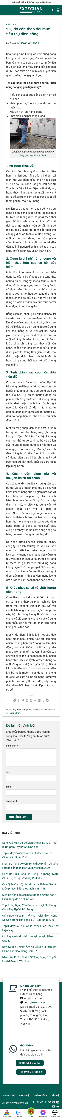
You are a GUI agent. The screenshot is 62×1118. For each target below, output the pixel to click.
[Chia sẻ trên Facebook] (18, 700)
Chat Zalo (19, 1116)
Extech (35, 43)
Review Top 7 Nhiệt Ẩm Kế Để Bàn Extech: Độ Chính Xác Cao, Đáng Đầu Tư (29, 949)
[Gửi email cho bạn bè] (27, 700)
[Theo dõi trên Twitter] (49, 1102)
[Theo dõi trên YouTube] (53, 1106)
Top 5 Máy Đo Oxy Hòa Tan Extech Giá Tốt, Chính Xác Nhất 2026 (27, 855)
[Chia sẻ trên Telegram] (47, 700)
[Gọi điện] (31, 1112)
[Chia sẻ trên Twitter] (23, 700)
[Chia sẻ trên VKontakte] (35, 700)
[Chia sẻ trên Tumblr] (43, 700)
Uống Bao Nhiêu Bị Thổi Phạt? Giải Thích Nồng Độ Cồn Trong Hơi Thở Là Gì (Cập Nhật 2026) (29, 917)
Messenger (43, 1116)
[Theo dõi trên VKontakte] (57, 1106)
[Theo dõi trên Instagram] (37, 1102)
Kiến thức (11, 24)
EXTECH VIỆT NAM (19, 1103)
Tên (8, 772)
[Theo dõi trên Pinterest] (53, 1102)
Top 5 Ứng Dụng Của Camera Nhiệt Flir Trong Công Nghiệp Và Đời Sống (29, 907)
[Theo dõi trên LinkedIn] (57, 1102)
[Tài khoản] (52, 10)
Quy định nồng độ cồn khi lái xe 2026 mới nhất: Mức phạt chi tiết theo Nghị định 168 (29, 886)
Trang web (11, 801)
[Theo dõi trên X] (45, 1102)
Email (9, 786)
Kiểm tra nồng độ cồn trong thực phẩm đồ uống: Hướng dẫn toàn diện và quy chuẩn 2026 (30, 865)
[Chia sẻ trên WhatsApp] (14, 700)
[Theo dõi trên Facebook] (33, 1102)
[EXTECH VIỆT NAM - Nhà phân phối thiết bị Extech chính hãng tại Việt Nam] (31, 10)
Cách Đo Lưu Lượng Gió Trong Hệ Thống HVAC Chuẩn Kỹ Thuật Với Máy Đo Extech (30, 876)
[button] (4, 10)
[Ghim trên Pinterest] (31, 700)
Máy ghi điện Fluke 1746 (33, 155)
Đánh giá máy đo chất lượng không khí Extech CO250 (29, 938)
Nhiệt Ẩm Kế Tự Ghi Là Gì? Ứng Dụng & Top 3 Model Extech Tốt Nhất (29, 959)
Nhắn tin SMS (55, 1116)
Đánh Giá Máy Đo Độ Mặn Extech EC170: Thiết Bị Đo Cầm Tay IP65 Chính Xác (29, 844)
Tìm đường (7, 1116)
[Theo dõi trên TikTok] (41, 1102)
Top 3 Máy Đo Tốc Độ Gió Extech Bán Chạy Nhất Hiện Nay (30, 928)
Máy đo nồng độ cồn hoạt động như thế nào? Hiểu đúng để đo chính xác (29, 897)
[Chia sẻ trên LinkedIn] (39, 700)
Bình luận (12, 745)
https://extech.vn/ (34, 1002)
